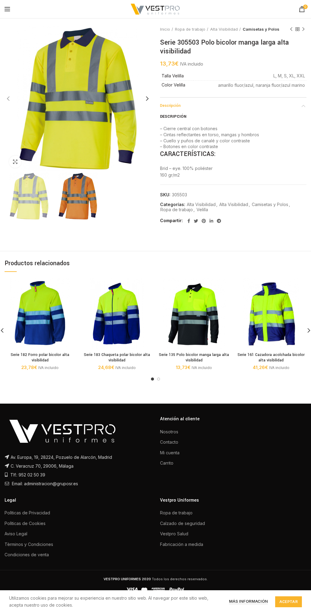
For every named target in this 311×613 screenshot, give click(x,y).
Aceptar (288, 601)
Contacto (169, 442)
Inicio (165, 29)
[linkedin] (211, 221)
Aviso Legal (16, 533)
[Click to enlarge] (15, 162)
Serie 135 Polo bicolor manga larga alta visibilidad (194, 357)
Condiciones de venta (27, 554)
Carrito (166, 463)
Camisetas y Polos (261, 29)
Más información (248, 601)
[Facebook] (189, 221)
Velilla (202, 209)
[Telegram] (219, 221)
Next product (303, 29)
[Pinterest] (204, 221)
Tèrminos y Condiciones (29, 544)
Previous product (291, 29)
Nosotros (169, 431)
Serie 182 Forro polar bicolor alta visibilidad (40, 357)
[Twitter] (196, 221)
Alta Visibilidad (224, 29)
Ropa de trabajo (190, 29)
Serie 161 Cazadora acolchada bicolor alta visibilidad (271, 357)
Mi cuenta (169, 452)
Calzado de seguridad (182, 523)
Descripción (170, 105)
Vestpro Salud (174, 533)
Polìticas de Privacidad (27, 512)
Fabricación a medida (181, 544)
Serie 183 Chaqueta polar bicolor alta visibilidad (117, 357)
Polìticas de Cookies (25, 523)
